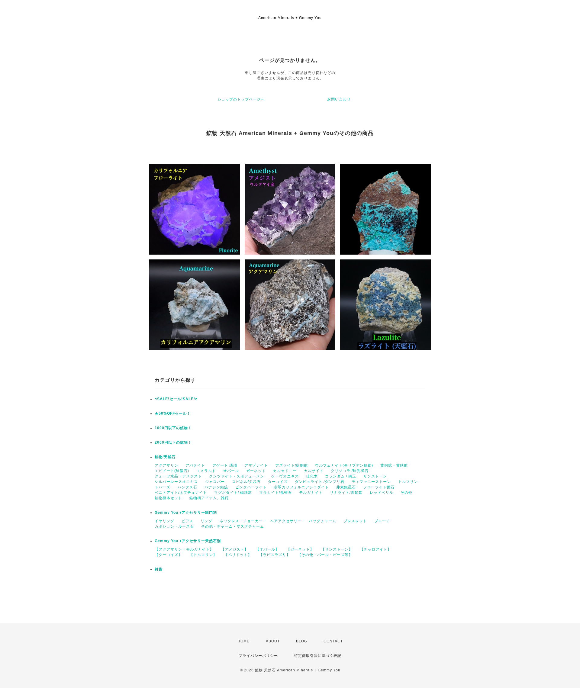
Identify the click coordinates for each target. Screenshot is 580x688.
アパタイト (195, 465)
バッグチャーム (322, 521)
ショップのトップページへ (241, 99)
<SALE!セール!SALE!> (176, 399)
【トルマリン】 (203, 555)
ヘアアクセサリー (285, 521)
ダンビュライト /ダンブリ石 (319, 482)
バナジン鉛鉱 (216, 487)
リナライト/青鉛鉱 (346, 492)
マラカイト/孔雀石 (275, 492)
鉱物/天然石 (165, 457)
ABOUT (273, 641)
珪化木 (312, 476)
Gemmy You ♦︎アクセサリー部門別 (186, 512)
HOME (243, 641)
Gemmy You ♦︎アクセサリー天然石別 (188, 541)
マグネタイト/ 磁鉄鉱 (233, 492)
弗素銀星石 (346, 487)
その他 (406, 492)
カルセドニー (285, 471)
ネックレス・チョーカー (241, 521)
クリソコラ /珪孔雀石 (350, 471)
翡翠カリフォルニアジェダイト (301, 487)
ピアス (187, 521)
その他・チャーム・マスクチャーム (232, 526)
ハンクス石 (187, 487)
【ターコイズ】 (168, 555)
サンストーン (375, 476)
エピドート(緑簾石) (172, 471)
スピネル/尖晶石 (246, 482)
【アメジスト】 (234, 549)
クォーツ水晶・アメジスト (178, 476)
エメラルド (206, 471)
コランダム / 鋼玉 (340, 476)
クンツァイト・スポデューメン (236, 476)
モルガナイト (311, 492)
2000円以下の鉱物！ (173, 442)
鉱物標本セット (168, 498)
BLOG (301, 641)
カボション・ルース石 (174, 526)
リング (206, 521)
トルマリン (408, 482)
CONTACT (333, 641)
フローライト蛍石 (379, 487)
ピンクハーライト (251, 487)
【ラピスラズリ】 (274, 555)
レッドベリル (381, 492)
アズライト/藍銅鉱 (291, 465)
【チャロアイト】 (375, 549)
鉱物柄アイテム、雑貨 (209, 498)
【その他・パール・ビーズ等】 (325, 555)
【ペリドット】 (238, 555)
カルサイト (314, 471)
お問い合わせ (339, 99)
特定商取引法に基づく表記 (317, 656)
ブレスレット (355, 521)
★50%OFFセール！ (173, 413)
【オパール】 (267, 549)
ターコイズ (278, 482)
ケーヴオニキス (285, 476)
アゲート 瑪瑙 (224, 465)
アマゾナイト (256, 465)
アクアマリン (166, 465)
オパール (231, 471)
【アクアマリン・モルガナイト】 (184, 549)
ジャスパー (215, 482)
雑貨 (159, 569)
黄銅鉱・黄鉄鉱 (394, 465)
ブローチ (382, 521)
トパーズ (162, 487)
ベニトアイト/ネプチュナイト (181, 492)
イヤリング (164, 521)
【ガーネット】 (300, 549)
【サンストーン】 (337, 549)
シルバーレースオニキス (176, 482)
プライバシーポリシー (258, 656)
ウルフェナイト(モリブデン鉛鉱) (344, 465)
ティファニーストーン (371, 482)
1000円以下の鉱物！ (173, 428)
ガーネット (256, 471)
